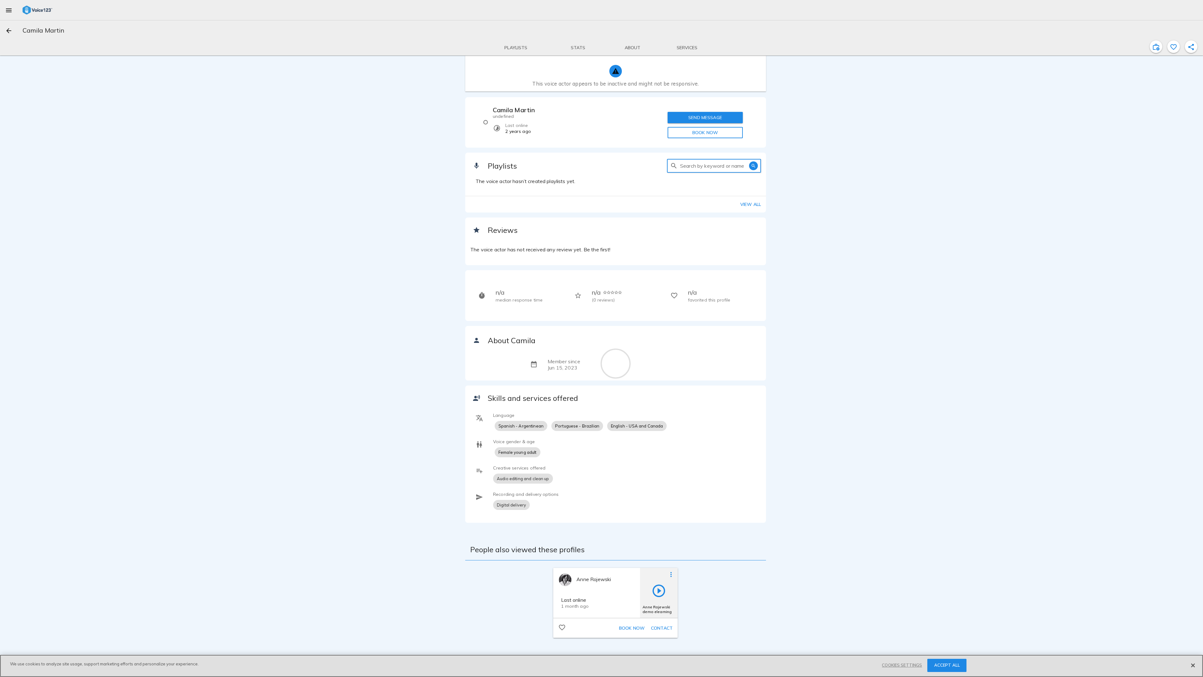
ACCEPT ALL (947, 665)
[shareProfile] (1191, 46)
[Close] (1193, 665)
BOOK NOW (705, 132)
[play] (658, 590)
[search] (674, 166)
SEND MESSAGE (705, 117)
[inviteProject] (1156, 46)
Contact (662, 628)
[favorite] (1173, 46)
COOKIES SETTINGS (902, 665)
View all (750, 204)
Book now (632, 628)
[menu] (9, 10)
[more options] (671, 574)
